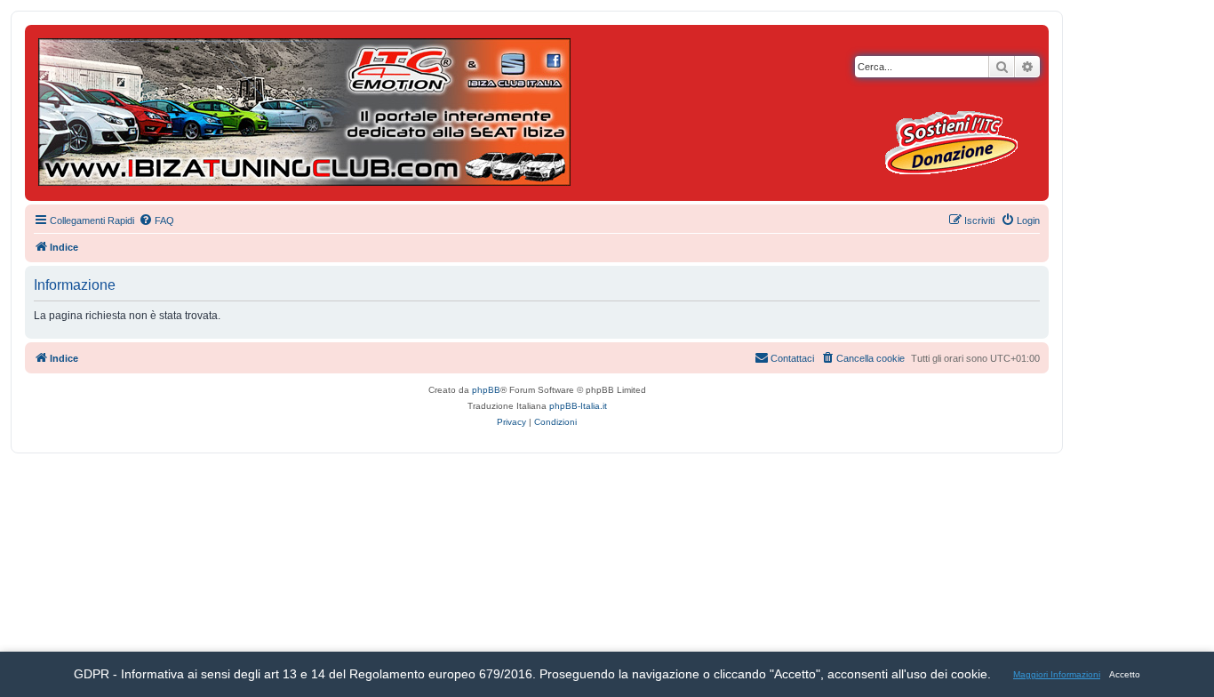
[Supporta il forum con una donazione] (951, 142)
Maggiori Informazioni (1056, 674)
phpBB (486, 390)
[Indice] (305, 108)
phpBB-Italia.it (578, 406)
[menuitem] (156, 220)
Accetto (1124, 674)
